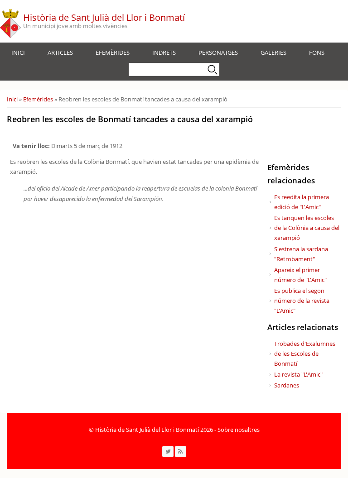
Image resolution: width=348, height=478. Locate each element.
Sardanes (286, 385)
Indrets (164, 52)
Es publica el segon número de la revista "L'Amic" (301, 301)
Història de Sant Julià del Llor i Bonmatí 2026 (154, 429)
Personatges (218, 52)
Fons (316, 52)
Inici (18, 52)
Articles (60, 52)
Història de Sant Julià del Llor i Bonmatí (104, 17)
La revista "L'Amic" (298, 374)
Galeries (273, 52)
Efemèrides (113, 52)
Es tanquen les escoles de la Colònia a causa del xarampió (306, 228)
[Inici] (10, 21)
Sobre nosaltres (239, 429)
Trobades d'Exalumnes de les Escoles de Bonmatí (304, 353)
